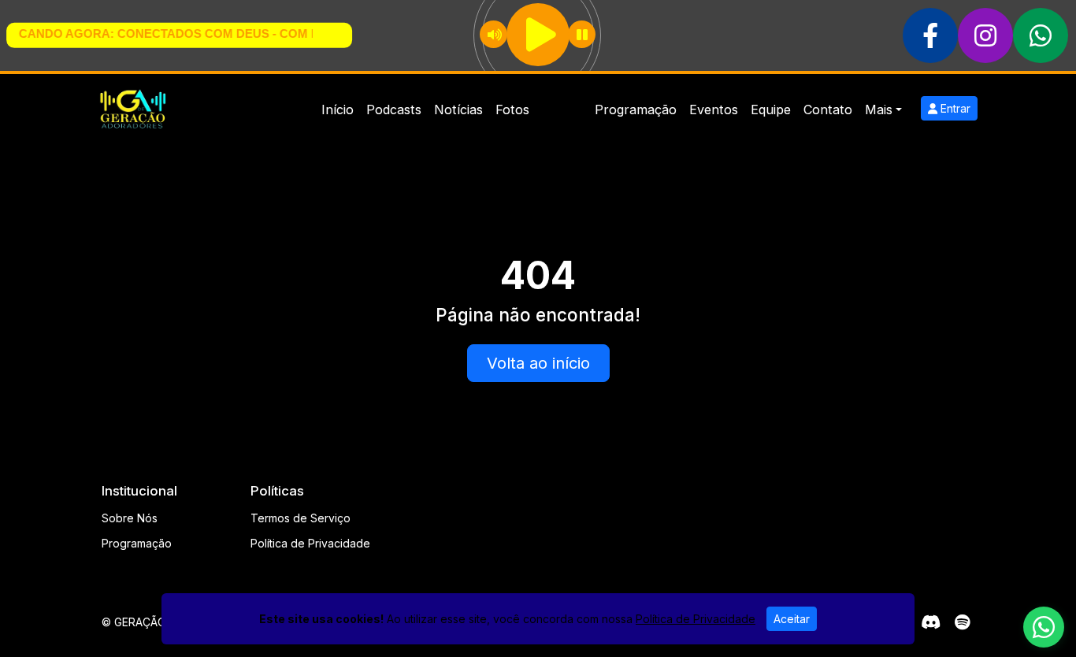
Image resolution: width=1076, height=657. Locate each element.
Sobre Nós (130, 518)
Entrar (953, 108)
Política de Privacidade (310, 543)
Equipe (771, 109)
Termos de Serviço (300, 518)
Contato (827, 109)
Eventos (713, 109)
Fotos (512, 109)
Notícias (458, 109)
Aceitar (792, 618)
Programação (636, 109)
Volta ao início (538, 363)
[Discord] (931, 622)
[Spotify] (962, 622)
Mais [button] (878, 109)
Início (337, 109)
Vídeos (562, 109)
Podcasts (393, 109)
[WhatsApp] (1043, 627)
